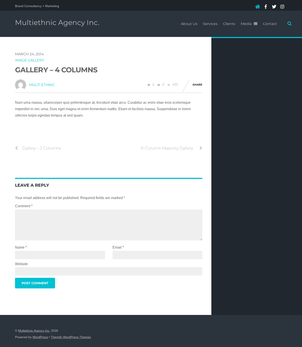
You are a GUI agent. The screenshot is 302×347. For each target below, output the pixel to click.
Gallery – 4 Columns (56, 69)
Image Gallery (29, 60)
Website (21, 264)
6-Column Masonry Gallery (167, 148)
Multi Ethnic (42, 85)
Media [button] (246, 24)
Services (210, 24)
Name (21, 247)
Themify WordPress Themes (71, 337)
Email (118, 247)
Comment (23, 206)
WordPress (40, 337)
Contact (270, 24)
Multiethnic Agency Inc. (34, 330)
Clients (229, 24)
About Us (189, 24)
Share (197, 84)
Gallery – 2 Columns (41, 148)
